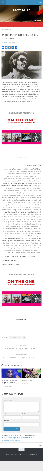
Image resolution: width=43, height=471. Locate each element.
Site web (6, 420)
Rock (24, 337)
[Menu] (40, 2)
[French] (35, 20)
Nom (5, 413)
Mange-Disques (7, 29)
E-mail (24, 413)
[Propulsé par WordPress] (20, 454)
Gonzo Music (21, 10)
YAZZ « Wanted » (27, 380)
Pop (20, 337)
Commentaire (8, 400)
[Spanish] (40, 20)
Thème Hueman (32, 454)
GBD (5, 42)
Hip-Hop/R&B (13, 337)
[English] (38, 20)
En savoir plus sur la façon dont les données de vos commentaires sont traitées (19, 437)
